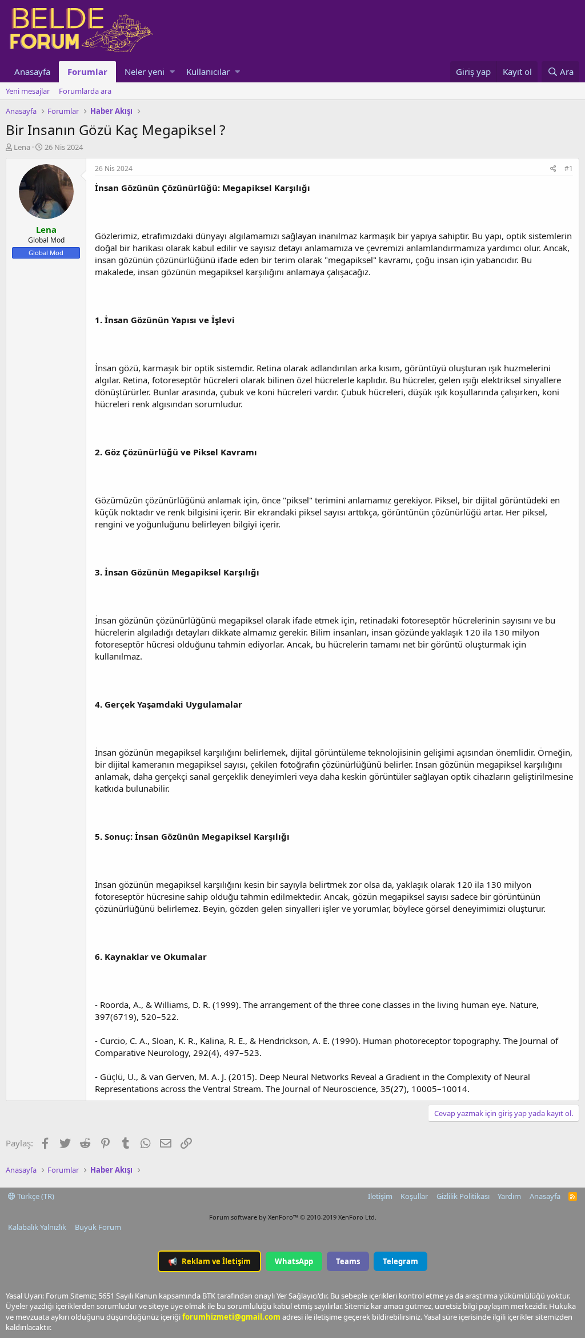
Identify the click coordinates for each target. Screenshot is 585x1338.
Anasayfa (32, 71)
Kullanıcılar (208, 71)
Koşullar (414, 1196)
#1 (568, 168)
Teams (348, 1261)
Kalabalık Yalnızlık (37, 1227)
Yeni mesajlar (28, 91)
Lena (22, 147)
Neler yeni (145, 71)
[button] (172, 71)
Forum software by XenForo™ (292, 1217)
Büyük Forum (98, 1227)
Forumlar (87, 71)
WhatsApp (294, 1261)
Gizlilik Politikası (463, 1196)
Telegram (400, 1261)
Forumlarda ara (85, 91)
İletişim (380, 1196)
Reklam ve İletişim (209, 1261)
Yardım (509, 1196)
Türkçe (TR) (34, 1196)
